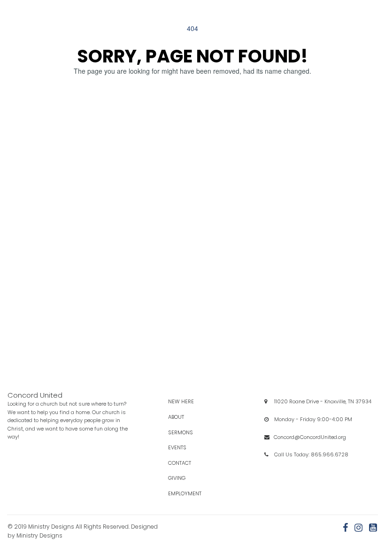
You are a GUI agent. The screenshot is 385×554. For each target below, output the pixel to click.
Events (185, 447)
